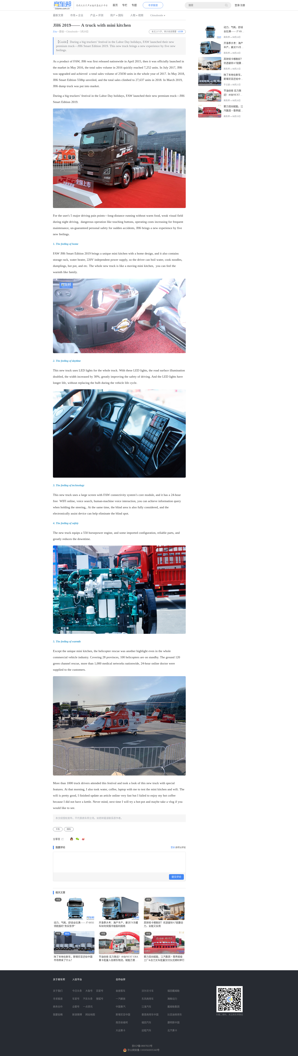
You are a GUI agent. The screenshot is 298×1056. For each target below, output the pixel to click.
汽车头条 (88, 998)
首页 (115, 5)
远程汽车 (146, 1030)
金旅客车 (120, 991)
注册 (242, 5)
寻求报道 (153, 5)
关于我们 (58, 991)
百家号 (99, 991)
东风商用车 (148, 998)
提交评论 (176, 877)
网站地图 (90, 1014)
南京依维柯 (122, 1022)
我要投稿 (58, 1014)
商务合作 (58, 1006)
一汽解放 (120, 998)
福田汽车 (146, 1022)
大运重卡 (120, 1030)
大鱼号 (89, 991)
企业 (80, 15)
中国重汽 (120, 1006)
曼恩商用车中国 (150, 1014)
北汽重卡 (172, 1030)
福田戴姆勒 (173, 991)
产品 (92, 15)
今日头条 (77, 991)
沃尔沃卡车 (148, 991)
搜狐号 (99, 998)
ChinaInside (156, 15)
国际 (120, 15)
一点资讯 (88, 1006)
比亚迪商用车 (174, 1014)
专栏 (124, 5)
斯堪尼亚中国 (123, 1014)
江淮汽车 (146, 1006)
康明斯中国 (173, 1022)
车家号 (76, 998)
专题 (134, 5)
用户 (112, 15)
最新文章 (58, 15)
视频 (140, 15)
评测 (100, 15)
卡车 (58, 829)
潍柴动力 (172, 998)
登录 (237, 5)
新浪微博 (77, 1014)
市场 (72, 15)
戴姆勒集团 (173, 1006)
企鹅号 (76, 1006)
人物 (132, 15)
